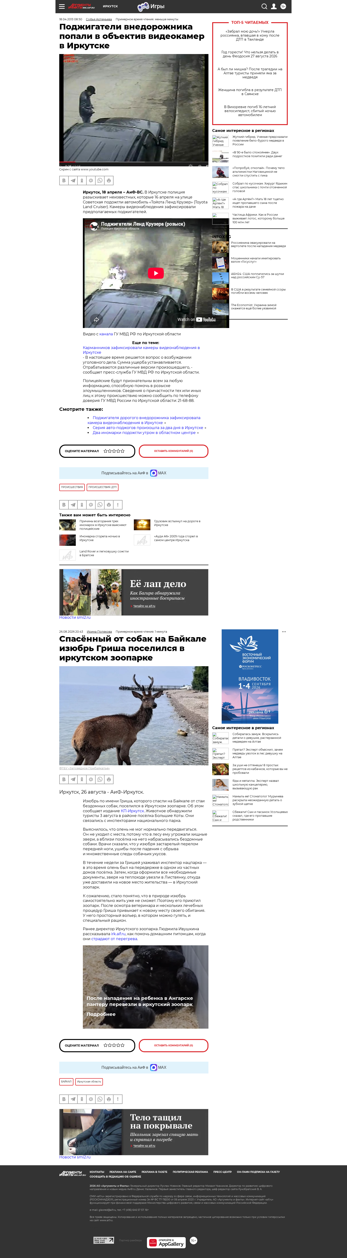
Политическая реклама (190, 1172)
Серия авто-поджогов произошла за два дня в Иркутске (148, 427)
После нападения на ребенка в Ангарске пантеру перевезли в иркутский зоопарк (140, 1001)
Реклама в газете (154, 1172)
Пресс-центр (222, 1172)
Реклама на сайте (123, 1172)
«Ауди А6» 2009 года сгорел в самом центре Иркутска (176, 538)
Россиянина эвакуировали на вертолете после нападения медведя (258, 244)
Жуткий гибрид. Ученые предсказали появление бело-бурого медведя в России (260, 140)
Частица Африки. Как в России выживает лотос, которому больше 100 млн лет (258, 218)
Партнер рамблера (130, 1240)
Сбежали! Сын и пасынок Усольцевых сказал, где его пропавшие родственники (260, 815)
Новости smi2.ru (75, 617)
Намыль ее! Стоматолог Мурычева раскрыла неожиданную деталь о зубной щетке (258, 800)
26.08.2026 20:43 (71, 631)
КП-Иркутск (132, 811)
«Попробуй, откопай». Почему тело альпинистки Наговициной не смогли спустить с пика (259, 171)
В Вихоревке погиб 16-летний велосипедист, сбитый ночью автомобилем (250, 111)
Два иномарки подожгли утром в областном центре (144, 432)
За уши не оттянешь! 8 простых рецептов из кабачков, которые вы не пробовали (260, 768)
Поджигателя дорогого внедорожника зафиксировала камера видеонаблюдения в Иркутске (144, 420)
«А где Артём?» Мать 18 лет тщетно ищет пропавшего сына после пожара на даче (258, 202)
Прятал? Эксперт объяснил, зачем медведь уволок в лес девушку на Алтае (258, 753)
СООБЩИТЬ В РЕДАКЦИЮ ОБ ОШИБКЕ (115, 1176)
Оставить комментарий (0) (173, 451)
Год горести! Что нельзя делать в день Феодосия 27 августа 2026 (250, 54)
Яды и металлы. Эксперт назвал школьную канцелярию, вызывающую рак (256, 784)
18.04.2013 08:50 (70, 19)
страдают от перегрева (114, 939)
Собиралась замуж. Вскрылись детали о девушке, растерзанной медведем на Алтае (257, 737)
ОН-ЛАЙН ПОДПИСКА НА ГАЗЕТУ (258, 1172)
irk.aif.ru (118, 934)
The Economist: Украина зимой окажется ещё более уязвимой (253, 306)
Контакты (97, 1172)
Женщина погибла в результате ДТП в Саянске (250, 92)
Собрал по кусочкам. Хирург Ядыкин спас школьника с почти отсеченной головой (260, 187)
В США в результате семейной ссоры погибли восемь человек (258, 291)
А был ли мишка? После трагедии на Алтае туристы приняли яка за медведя (250, 73)
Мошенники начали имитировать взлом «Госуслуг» (256, 260)
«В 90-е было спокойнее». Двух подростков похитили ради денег (257, 154)
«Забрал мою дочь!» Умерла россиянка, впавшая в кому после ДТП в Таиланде (249, 35)
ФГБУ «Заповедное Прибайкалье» (84, 768)
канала (106, 334)
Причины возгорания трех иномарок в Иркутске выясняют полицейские (103, 524)
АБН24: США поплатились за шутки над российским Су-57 (257, 275)
